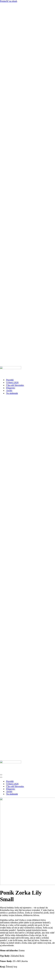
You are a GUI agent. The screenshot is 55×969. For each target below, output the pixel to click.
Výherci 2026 (12, 382)
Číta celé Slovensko (15, 385)
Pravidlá (10, 380)
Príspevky (10, 388)
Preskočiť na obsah (8, 1)
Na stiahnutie (12, 393)
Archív (9, 390)
